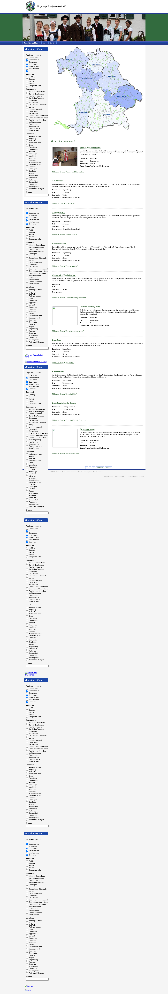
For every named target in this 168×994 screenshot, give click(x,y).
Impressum (108, 476)
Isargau (32, 107)
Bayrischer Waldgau (36, 98)
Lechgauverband (35, 109)
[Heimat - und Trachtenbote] (36, 675)
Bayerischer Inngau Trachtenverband (36, 95)
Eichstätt (32, 152)
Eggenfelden (33, 149)
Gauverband (31, 89)
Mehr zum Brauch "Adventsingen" (64, 203)
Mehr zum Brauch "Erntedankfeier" (64, 394)
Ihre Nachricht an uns (136, 476)
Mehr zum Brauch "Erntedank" (63, 362)
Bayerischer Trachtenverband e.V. (69, 472)
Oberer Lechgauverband (38, 116)
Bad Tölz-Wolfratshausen (35, 142)
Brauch (29, 192)
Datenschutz (120, 476)
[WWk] (28, 990)
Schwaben (33, 62)
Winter (31, 83)
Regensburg (33, 175)
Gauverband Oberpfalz (37, 105)
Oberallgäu (33, 169)
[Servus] (29, 986)
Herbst (31, 81)
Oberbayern (33, 58)
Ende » (108, 468)
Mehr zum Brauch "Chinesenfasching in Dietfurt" (69, 298)
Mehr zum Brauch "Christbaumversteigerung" (68, 331)
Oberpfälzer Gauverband (38, 118)
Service (52, 43)
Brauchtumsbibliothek (32, 43)
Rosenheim (33, 178)
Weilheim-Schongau (36, 189)
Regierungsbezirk (33, 55)
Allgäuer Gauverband (37, 92)
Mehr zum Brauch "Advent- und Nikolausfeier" (68, 172)
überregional (33, 186)
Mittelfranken (34, 69)
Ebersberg (33, 147)
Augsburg (32, 139)
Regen (31, 173)
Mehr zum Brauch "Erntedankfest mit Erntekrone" (69, 420)
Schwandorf (33, 182)
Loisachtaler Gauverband (33, 112)
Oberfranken (33, 64)
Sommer (32, 79)
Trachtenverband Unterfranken (35, 129)
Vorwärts (99, 468)
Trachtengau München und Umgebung (37, 121)
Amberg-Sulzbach (36, 136)
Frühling (32, 77)
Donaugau (33, 100)
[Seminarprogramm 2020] (35, 362)
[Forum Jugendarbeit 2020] (36, 357)
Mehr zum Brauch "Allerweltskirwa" (65, 235)
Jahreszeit (30, 74)
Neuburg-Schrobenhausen (35, 161)
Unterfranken (34, 66)
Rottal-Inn (32, 180)
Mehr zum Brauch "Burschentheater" (65, 266)
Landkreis (30, 134)
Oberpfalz (32, 71)
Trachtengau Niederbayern (34, 125)
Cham (31, 145)
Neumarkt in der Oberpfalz (35, 166)
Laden (45, 43)
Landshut (32, 156)
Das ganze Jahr (35, 86)
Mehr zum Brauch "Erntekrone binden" (66, 454)
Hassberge (33, 154)
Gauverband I (34, 103)
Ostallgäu (32, 171)
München (32, 158)
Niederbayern (34, 60)
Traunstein (33, 184)
